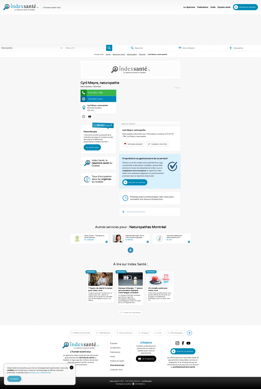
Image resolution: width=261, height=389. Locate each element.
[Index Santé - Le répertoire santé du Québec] (21, 7)
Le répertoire (189, 7)
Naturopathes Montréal (135, 212)
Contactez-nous (116, 369)
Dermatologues (176, 333)
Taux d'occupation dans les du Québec (102, 179)
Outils (213, 7)
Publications (202, 7)
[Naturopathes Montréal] (130, 250)
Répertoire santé (119, 54)
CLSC (159, 333)
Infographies (238, 48)
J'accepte (14, 378)
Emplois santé (224, 7)
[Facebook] (183, 343)
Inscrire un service (247, 7)
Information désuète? (135, 144)
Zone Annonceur (117, 365)
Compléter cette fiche (159, 144)
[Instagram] (177, 343)
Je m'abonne (148, 358)
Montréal (142, 54)
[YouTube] (188, 343)
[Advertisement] (130, 29)
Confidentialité (147, 381)
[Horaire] (84, 117)
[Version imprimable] (90, 117)
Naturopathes (132, 54)
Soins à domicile (125, 333)
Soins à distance (188, 48)
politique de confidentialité (40, 372)
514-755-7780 (95, 92)
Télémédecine (104, 333)
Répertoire (138, 48)
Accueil (108, 54)
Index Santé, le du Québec (102, 163)
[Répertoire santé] (189, 332)
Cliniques (145, 333)
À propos (113, 343)
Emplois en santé (117, 361)
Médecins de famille (82, 333)
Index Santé (113, 381)
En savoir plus (92, 147)
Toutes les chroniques (132, 312)
